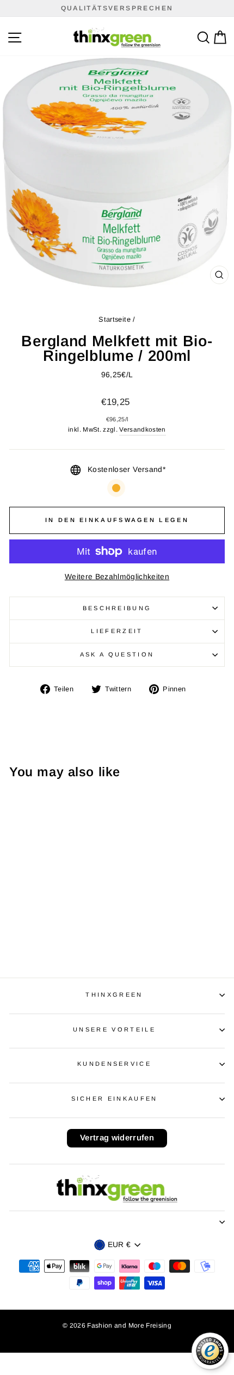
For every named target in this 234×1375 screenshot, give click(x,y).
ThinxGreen (114, 994)
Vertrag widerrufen (117, 1137)
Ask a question (117, 654)
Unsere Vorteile (114, 1029)
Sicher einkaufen (114, 1098)
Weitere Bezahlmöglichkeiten (117, 577)
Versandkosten (142, 429)
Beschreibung (117, 608)
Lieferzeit (117, 631)
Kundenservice (114, 1063)
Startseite (114, 319)
